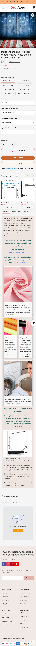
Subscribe (29, 578)
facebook (22, 262)
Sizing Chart (23, 600)
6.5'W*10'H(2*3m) (8, 89)
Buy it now (18, 163)
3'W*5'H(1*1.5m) (8, 81)
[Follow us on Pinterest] (12, 564)
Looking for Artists (7, 621)
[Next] (33, 175)
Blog (21, 623)
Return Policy (23, 604)
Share (14, 68)
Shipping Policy (24, 596)
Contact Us (5, 596)
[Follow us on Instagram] (8, 564)
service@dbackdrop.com (18, 252)
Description (6, 211)
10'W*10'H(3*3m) (8, 93)
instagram (22, 260)
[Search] (6, 8)
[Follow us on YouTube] (16, 564)
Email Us (22, 620)
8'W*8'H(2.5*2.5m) (24, 89)
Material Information (25, 593)
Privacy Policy (24, 627)
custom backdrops (11, 461)
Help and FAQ (5, 600)
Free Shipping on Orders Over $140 (18, 2)
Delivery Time (5, 604)
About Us (4, 593)
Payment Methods (7, 625)
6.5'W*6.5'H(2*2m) (24, 85)
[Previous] (28, 175)
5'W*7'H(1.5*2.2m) (8, 85)
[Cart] (33, 8)
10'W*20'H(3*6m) (23, 93)
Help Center (23, 616)
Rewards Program (6, 614)
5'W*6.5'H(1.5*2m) (23, 81)
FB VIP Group (5, 617)
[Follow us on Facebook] (4, 564)
